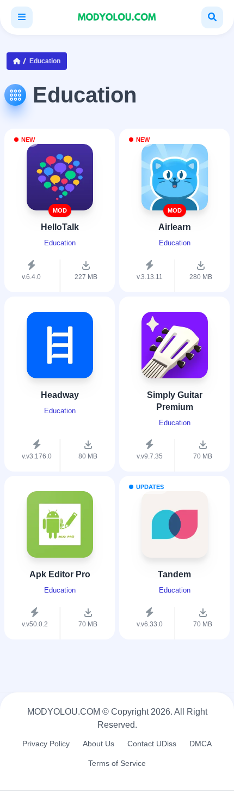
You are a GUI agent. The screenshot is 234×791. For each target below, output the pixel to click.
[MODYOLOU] (117, 17)
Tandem (174, 574)
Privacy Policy (46, 743)
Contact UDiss (151, 743)
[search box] (212, 17)
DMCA (200, 743)
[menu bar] (22, 17)
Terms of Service (117, 763)
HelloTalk (60, 227)
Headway (60, 395)
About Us (98, 743)
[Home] (19, 61)
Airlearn (174, 227)
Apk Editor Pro (59, 574)
